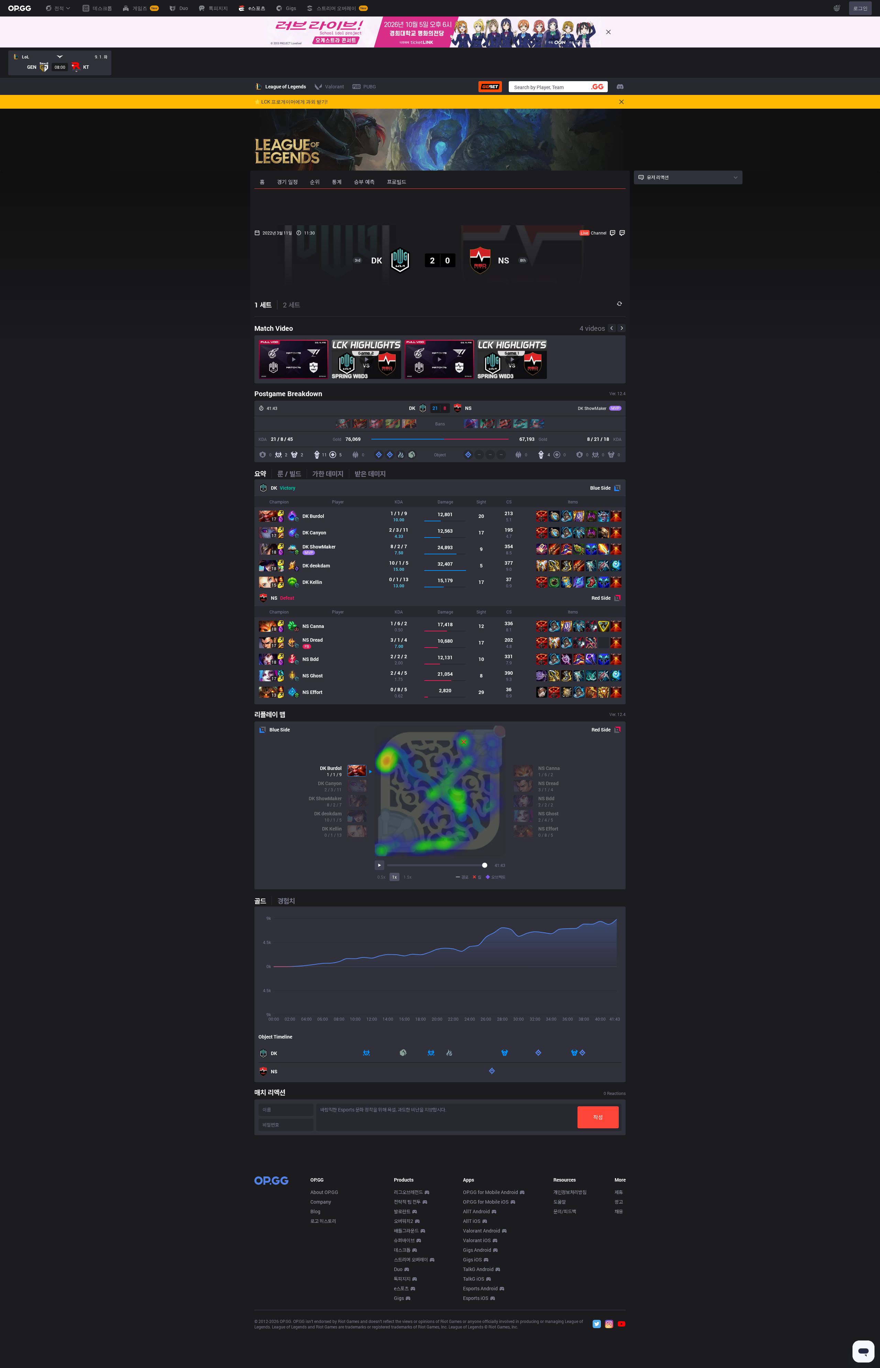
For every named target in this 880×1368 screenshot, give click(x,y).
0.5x (381, 877)
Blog (315, 1211)
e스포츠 (401, 1288)
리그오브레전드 (408, 1192)
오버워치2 (403, 1221)
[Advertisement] (440, 207)
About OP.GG (324, 1192)
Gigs (399, 1298)
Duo (398, 1269)
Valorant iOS (477, 1240)
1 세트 (263, 304)
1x (394, 877)
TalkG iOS (473, 1278)
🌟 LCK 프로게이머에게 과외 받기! (291, 102)
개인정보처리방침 (569, 1192)
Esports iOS (475, 1298)
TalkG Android (478, 1269)
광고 (619, 1201)
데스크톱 (402, 1250)
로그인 (860, 8)
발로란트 (402, 1211)
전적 (59, 8)
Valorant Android (481, 1230)
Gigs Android (477, 1250)
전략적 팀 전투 (407, 1201)
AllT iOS (472, 1221)
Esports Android (480, 1288)
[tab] (263, 473)
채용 (619, 1211)
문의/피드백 (564, 1211)
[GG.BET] (490, 86)
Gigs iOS (472, 1259)
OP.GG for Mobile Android (490, 1192)
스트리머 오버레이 (411, 1259)
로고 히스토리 (323, 1221)
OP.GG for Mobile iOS (486, 1201)
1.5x (407, 877)
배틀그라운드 (406, 1230)
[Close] (608, 32)
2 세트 (291, 304)
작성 (598, 1117)
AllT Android (476, 1211)
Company (320, 1201)
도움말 (559, 1201)
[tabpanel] (440, 592)
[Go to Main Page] (19, 8)
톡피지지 (402, 1278)
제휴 (619, 1192)
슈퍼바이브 (404, 1240)
